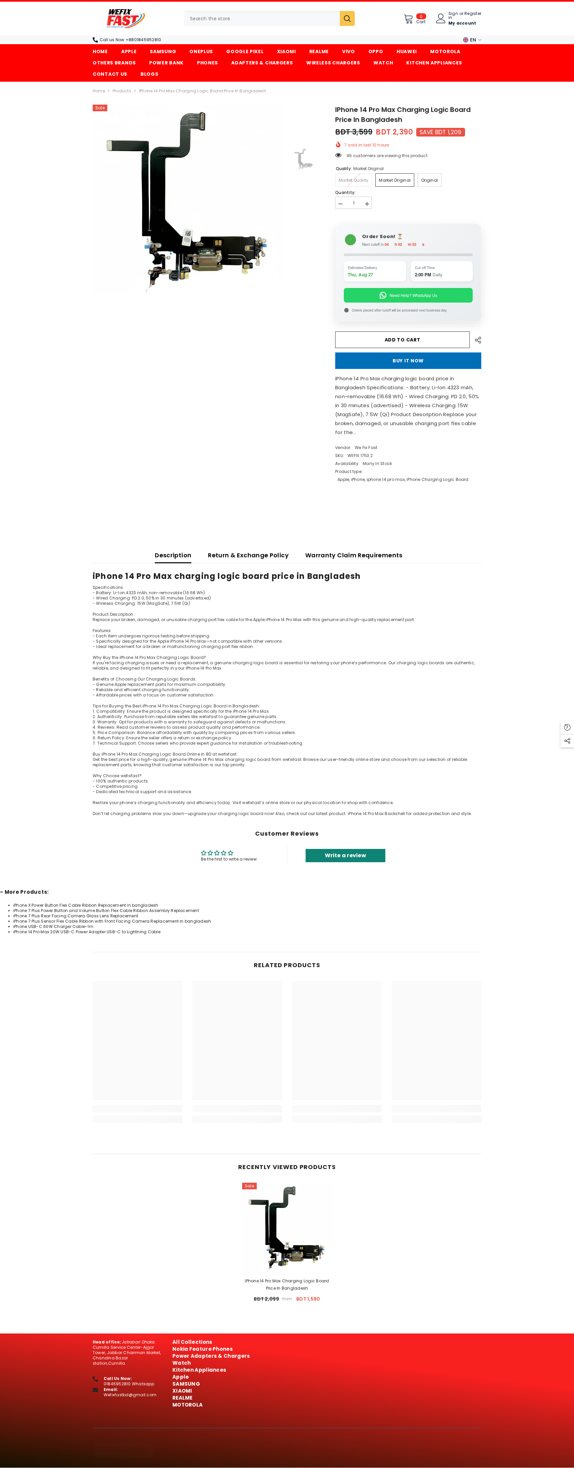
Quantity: (345, 192)
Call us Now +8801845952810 (130, 40)
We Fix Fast (366, 447)
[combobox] (262, 18)
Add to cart (403, 339)
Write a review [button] (345, 855)
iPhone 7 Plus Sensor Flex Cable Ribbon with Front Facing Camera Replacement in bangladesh (112, 921)
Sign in (453, 16)
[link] (137, 1108)
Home (99, 91)
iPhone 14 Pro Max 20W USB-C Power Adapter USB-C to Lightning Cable (86, 932)
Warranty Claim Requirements (354, 555)
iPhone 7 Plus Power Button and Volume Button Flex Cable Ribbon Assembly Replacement (106, 910)
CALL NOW (186, 1450)
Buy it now (408, 360)
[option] (187, 199)
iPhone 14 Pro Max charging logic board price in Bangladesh (287, 1284)
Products (122, 91)
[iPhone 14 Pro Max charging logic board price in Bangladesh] (287, 1227)
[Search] (269, 18)
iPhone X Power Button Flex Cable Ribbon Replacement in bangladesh (85, 905)
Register (472, 14)
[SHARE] (475, 340)
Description (173, 555)
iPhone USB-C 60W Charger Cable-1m (53, 926)
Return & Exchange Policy (248, 555)
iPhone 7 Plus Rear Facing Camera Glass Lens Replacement (75, 916)
